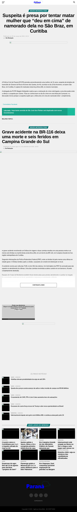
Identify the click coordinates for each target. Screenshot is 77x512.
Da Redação (9, 38)
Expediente (38, 501)
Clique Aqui (18, 309)
